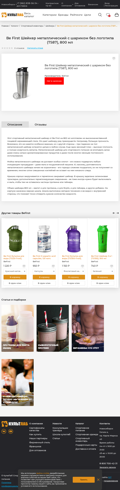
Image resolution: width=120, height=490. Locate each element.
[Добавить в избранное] (114, 58)
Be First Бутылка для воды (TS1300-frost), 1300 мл (72, 257)
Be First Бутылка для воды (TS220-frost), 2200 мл (14, 257)
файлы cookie (42, 473)
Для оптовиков (80, 4)
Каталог (15, 26)
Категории (50, 14)
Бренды (63, 14)
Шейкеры (50, 26)
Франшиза (35, 446)
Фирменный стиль (39, 442)
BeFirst (65, 76)
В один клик (15, 283)
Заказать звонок (108, 467)
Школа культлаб (61, 434)
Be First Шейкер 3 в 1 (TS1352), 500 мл (101, 257)
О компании (66, 4)
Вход (107, 3)
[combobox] (15, 271)
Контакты (105, 423)
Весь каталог (29, 15)
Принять (83, 480)
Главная (5, 26)
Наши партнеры (38, 438)
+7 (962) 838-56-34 (28, 4)
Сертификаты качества (36, 429)
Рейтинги (76, 14)
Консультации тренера (60, 429)
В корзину (15, 277)
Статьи (56, 438)
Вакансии (93, 4)
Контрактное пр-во (52, 4)
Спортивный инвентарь (32, 26)
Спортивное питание (82, 429)
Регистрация (111, 6)
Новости (57, 423)
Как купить (35, 434)
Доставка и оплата (86, 449)
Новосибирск (8, 4)
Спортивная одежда (87, 434)
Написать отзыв (35, 48)
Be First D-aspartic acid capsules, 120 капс (44, 257)
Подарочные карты (86, 445)
